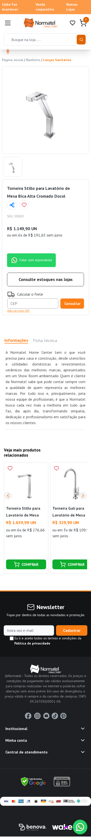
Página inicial (12, 60)
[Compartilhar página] (12, 205)
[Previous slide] (8, 495)
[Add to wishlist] (24, 205)
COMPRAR (30, 564)
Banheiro (33, 60)
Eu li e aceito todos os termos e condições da (47, 640)
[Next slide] (83, 495)
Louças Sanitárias (57, 60)
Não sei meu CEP (18, 310)
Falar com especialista (36, 260)
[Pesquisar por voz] (8, 52)
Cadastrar (72, 630)
